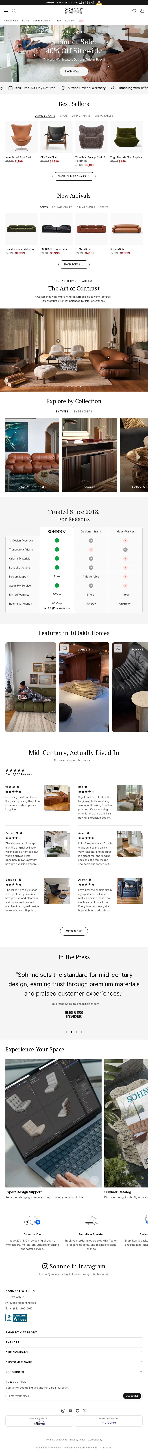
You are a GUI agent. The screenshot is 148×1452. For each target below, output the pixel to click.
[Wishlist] (134, 11)
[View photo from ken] (130, 798)
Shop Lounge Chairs (72, 176)
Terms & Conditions (56, 1439)
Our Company (17, 1352)
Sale (81, 20)
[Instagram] (63, 1411)
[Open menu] (6, 11)
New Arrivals (11, 20)
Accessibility (95, 1439)
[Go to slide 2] (72, 386)
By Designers (83, 411)
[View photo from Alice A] (130, 891)
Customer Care (19, 1362)
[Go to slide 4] (80, 386)
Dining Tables (104, 115)
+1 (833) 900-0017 (21, 1308)
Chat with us (17, 1296)
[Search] (14, 11)
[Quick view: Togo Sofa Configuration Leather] (108, 66)
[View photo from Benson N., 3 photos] (55, 843)
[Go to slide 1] (67, 386)
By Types (62, 411)
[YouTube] (70, 1411)
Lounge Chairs (41, 20)
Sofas (25, 20)
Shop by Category (21, 1332)
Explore (13, 1342)
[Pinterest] (77, 1411)
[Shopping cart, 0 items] (142, 11)
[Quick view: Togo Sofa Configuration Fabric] (34, 55)
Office (103, 207)
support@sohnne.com (23, 1302)
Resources (15, 1372)
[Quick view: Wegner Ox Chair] (43, 343)
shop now (72, 71)
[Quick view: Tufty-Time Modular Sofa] (105, 366)
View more (74, 931)
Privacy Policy (77, 1439)
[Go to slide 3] (76, 386)
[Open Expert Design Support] (94, 1180)
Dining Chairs (81, 115)
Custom (69, 20)
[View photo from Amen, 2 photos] (129, 844)
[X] (85, 1411)
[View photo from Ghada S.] (57, 891)
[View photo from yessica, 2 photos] (56, 797)
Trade (57, 20)
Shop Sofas (72, 264)
